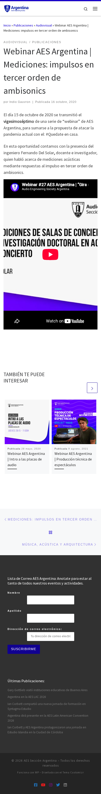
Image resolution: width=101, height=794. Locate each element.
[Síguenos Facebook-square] (35, 785)
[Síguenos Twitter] (58, 785)
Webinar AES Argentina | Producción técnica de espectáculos (73, 459)
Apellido (15, 610)
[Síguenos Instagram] (50, 785)
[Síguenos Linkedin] (65, 785)
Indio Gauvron (20, 102)
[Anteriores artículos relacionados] (81, 387)
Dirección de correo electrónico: (35, 629)
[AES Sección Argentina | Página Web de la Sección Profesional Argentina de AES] (17, 8)
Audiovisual (44, 25)
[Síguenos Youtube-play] (43, 785)
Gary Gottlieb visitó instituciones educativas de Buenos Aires (47, 690)
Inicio (7, 25)
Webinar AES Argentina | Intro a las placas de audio (26, 459)
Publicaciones (23, 25)
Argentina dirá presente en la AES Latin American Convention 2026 (48, 718)
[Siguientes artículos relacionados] (92, 387)
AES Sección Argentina (40, 761)
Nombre (14, 592)
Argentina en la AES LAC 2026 (27, 697)
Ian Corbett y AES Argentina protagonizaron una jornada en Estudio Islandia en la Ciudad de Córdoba (47, 729)
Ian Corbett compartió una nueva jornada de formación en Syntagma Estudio (47, 706)
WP (37, 772)
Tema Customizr (73, 772)
